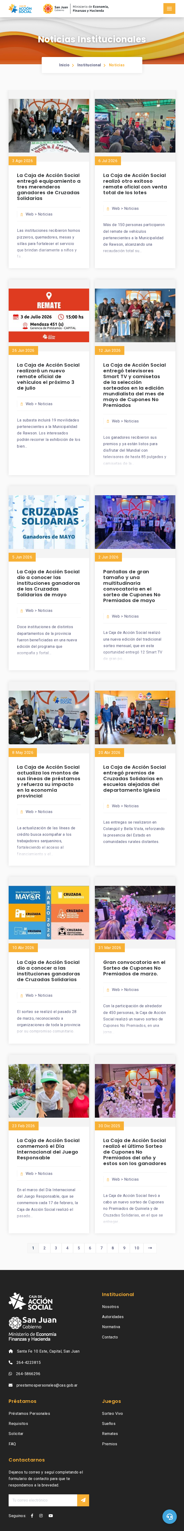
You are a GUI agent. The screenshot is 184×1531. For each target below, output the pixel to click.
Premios (109, 1444)
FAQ (12, 1444)
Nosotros (110, 1306)
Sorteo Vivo (112, 1413)
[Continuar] (83, 1500)
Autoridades (113, 1317)
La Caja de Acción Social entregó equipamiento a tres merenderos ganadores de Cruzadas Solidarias (48, 187)
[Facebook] (32, 1516)
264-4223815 (29, 1362)
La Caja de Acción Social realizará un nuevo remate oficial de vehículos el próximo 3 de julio (48, 376)
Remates (110, 1433)
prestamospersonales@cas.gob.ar (47, 1385)
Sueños (108, 1423)
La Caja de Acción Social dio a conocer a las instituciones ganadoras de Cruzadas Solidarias (48, 971)
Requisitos (18, 1423)
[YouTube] (51, 1516)
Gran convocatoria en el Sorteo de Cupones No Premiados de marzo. (134, 968)
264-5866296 (28, 1374)
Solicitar (16, 1433)
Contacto (110, 1337)
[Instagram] (41, 1516)
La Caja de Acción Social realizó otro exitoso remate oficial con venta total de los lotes (135, 184)
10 (136, 1248)
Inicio (64, 65)
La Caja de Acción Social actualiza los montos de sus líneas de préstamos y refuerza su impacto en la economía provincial (48, 781)
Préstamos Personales (29, 1413)
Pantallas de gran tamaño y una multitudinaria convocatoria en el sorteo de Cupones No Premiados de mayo (132, 586)
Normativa (111, 1327)
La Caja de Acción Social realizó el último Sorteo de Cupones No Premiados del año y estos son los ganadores (135, 1152)
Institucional (89, 65)
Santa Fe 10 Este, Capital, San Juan (48, 1351)
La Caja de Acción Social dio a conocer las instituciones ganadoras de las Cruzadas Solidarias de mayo (48, 583)
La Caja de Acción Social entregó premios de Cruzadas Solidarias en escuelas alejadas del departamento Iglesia (134, 778)
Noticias (117, 65)
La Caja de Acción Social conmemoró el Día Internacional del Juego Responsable (48, 1149)
